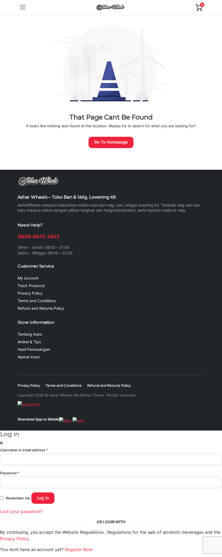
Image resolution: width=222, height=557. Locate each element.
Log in (43, 498)
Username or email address (24, 450)
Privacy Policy (30, 293)
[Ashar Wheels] (110, 7)
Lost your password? (21, 511)
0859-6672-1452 (38, 236)
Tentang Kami (30, 334)
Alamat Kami (29, 357)
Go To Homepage (111, 142)
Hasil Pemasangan (34, 349)
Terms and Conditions (37, 300)
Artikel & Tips (29, 341)
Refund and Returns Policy (41, 308)
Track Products (31, 285)
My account (28, 278)
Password (9, 473)
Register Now (79, 549)
